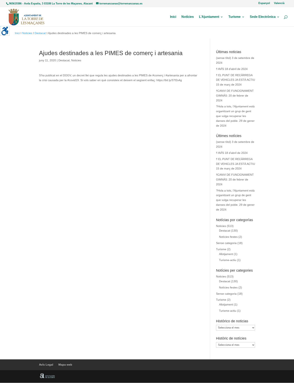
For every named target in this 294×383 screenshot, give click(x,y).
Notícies (187, 16)
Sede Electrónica (263, 16)
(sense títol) (223, 57)
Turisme (234, 16)
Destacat (40, 33)
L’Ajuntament (209, 16)
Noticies (27, 33)
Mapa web (65, 364)
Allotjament (226, 254)
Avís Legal (46, 364)
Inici (173, 16)
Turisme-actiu (227, 260)
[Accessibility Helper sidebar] (5, 31)
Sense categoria (226, 243)
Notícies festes (228, 236)
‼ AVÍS (220, 69)
